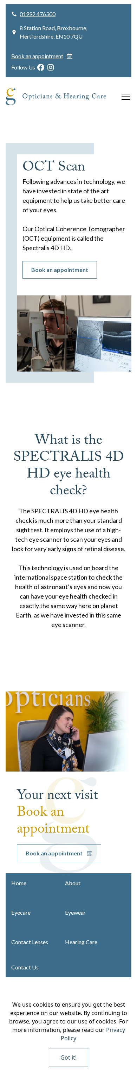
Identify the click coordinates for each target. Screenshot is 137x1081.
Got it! (68, 1057)
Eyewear (75, 912)
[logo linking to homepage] (61, 96)
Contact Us (25, 967)
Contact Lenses (29, 942)
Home (18, 883)
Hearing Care (81, 942)
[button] (124, 96)
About (72, 883)
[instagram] (50, 67)
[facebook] (41, 67)
